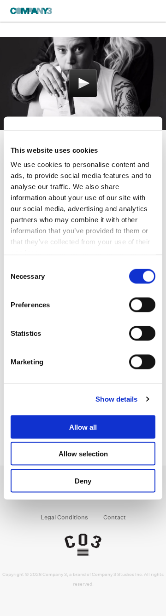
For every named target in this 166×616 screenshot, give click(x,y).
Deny (83, 480)
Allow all (83, 427)
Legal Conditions (64, 517)
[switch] (142, 304)
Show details (116, 399)
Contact (114, 517)
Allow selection (83, 454)
